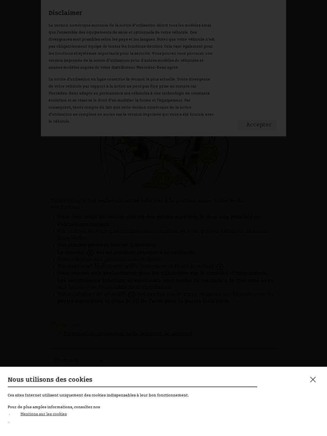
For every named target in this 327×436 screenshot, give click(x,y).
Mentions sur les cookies (43, 414)
